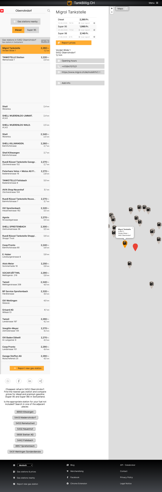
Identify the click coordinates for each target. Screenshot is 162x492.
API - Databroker (127, 465)
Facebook (74, 477)
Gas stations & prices (26, 471)
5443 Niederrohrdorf (25, 417)
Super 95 (31, 30)
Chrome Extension (78, 483)
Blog (72, 465)
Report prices (68, 42)
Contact (123, 471)
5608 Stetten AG (25, 434)
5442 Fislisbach (25, 440)
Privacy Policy (126, 477)
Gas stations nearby (28, 21)
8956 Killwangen (25, 412)
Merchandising (76, 471)
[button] (124, 244)
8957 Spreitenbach (25, 446)
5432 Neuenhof (25, 429)
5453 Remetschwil (25, 423)
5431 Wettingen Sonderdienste (25, 451)
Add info (66, 83)
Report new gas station (30, 368)
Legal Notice (126, 483)
